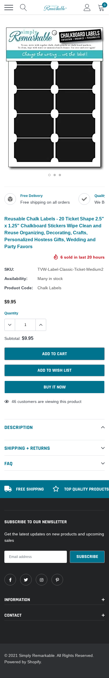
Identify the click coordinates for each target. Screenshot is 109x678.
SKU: (9, 269)
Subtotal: (12, 338)
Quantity (11, 313)
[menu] (8, 7)
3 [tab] (60, 175)
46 (14, 401)
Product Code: (18, 287)
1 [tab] (49, 175)
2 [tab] (54, 175)
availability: (16, 278)
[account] (87, 7)
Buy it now (55, 387)
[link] (10, 579)
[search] (23, 7)
